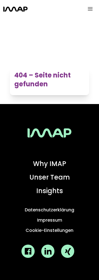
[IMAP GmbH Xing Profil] (67, 251)
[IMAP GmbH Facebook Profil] (28, 251)
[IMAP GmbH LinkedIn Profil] (47, 251)
